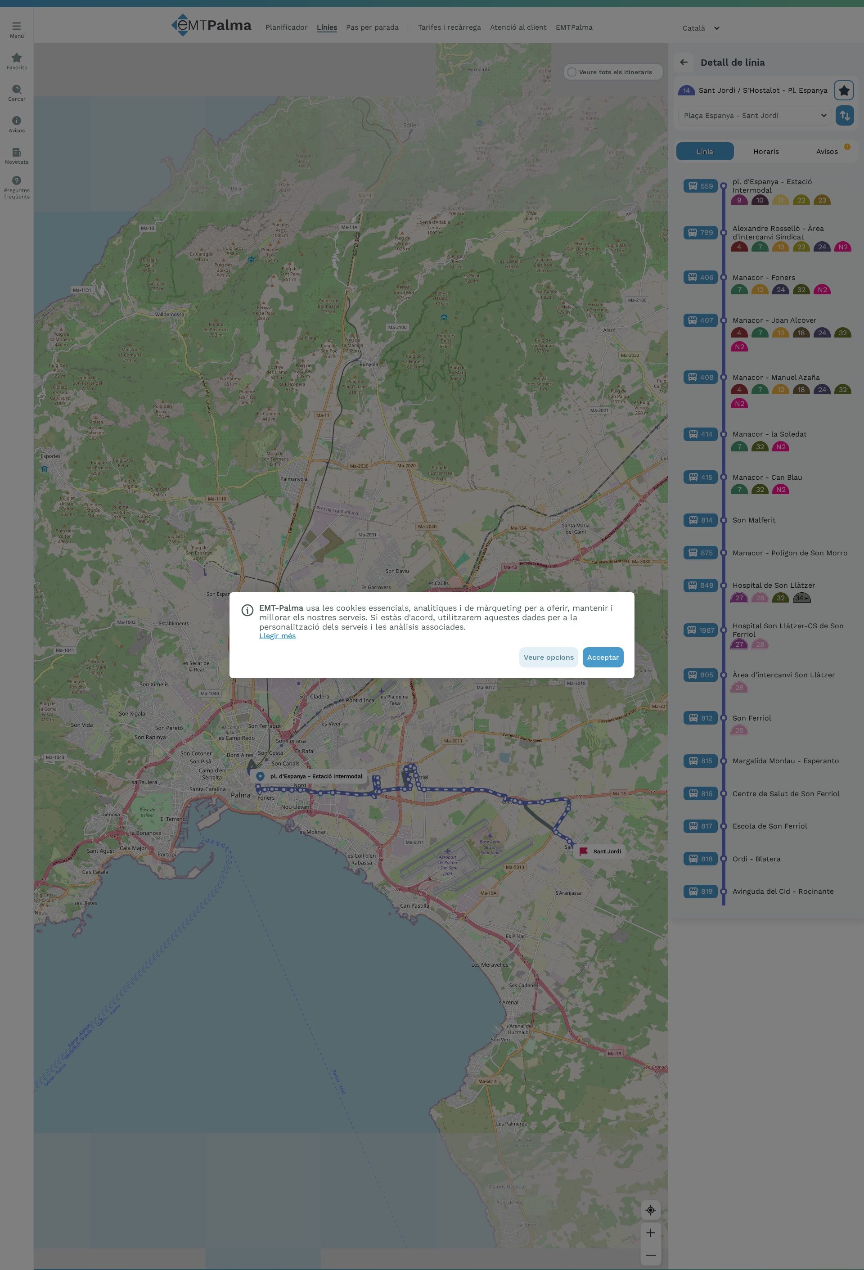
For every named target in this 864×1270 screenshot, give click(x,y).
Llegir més (277, 635)
